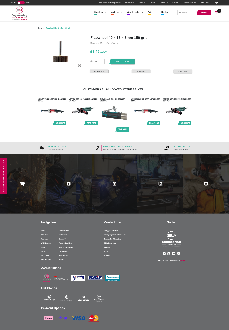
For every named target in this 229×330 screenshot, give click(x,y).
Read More (60, 123)
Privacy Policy (64, 251)
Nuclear (164, 12)
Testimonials (63, 235)
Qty (91, 61)
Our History (45, 255)
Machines (115, 12)
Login (216, 3)
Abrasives (98, 12)
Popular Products (190, 3)
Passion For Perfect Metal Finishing (3, 176)
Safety (151, 12)
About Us (142, 3)
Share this (182, 71)
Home (40, 28)
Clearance (175, 3)
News (153, 3)
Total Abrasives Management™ (110, 3)
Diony (182, 260)
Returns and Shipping (66, 247)
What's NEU (205, 3)
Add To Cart (122, 61)
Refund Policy (63, 255)
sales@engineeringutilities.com (115, 235)
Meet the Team (46, 259)
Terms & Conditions (65, 243)
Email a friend (99, 71)
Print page (141, 71)
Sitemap (61, 259)
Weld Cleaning (133, 12)
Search (204, 12)
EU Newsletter (64, 231)
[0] (216, 12)
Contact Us (164, 3)
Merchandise (129, 3)
